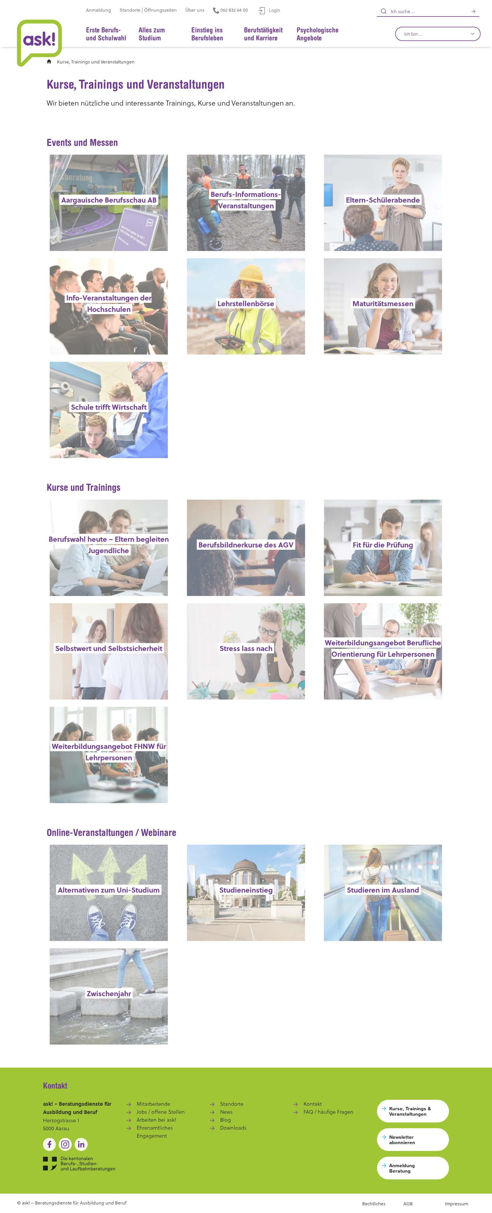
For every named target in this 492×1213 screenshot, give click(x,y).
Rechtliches (374, 1203)
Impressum (456, 1203)
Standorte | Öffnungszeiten (148, 10)
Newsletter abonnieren (402, 1139)
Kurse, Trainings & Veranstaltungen (410, 1111)
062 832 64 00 (233, 10)
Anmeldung (98, 10)
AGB (408, 1203)
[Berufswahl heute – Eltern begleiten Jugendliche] (108, 547)
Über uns (194, 10)
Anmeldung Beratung (402, 1168)
